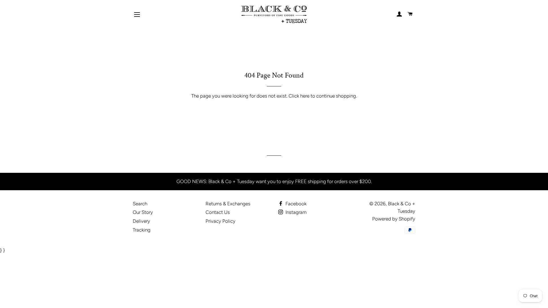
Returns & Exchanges (228, 203)
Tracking (141, 230)
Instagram (295, 212)
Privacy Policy (220, 221)
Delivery (141, 221)
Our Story (143, 212)
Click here (299, 96)
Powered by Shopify (393, 219)
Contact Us (218, 212)
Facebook (295, 203)
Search (140, 203)
